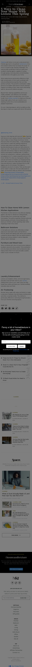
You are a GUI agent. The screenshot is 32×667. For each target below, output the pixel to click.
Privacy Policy (16, 351)
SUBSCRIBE (11, 346)
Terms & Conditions (23, 349)
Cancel (22, 346)
